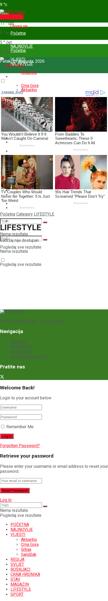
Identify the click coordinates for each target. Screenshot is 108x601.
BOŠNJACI (20, 569)
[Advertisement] (39, 275)
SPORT (17, 220)
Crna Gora (30, 544)
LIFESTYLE (44, 214)
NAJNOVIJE (21, 529)
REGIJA (17, 559)
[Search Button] (45, 222)
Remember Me (20, 426)
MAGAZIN (19, 584)
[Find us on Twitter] (2, 377)
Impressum (20, 351)
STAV (15, 579)
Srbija (26, 549)
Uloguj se (19, 26)
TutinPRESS (26, 321)
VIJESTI (17, 76)
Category (24, 214)
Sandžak (28, 554)
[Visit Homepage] (12, 11)
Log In (6, 499)
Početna (18, 33)
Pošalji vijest (11, 16)
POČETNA (19, 524)
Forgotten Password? (20, 445)
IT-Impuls (56, 321)
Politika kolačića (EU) (29, 356)
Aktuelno (29, 72)
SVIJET (17, 564)
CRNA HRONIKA (25, 574)
